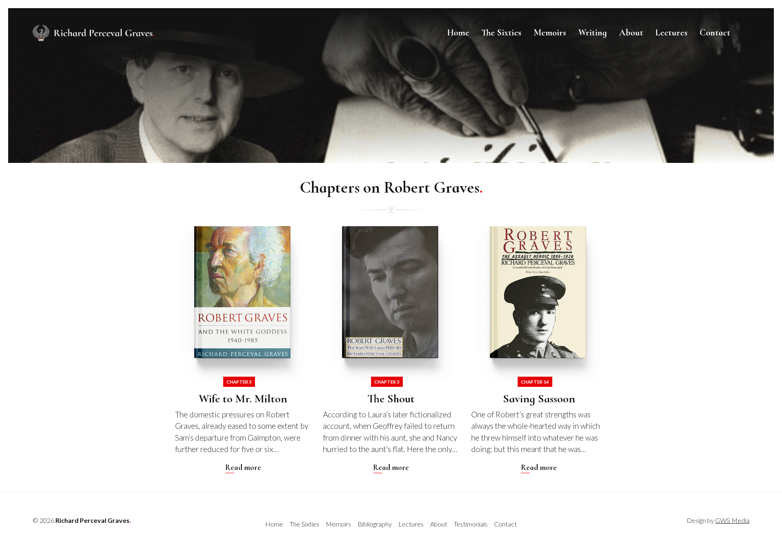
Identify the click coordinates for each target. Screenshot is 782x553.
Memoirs (550, 32)
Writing (592, 32)
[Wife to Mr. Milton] (243, 349)
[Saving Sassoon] (539, 349)
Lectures (671, 32)
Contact (715, 32)
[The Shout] (391, 349)
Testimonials (471, 524)
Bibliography (375, 524)
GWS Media (732, 520)
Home (458, 32)
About (631, 32)
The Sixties (501, 32)
